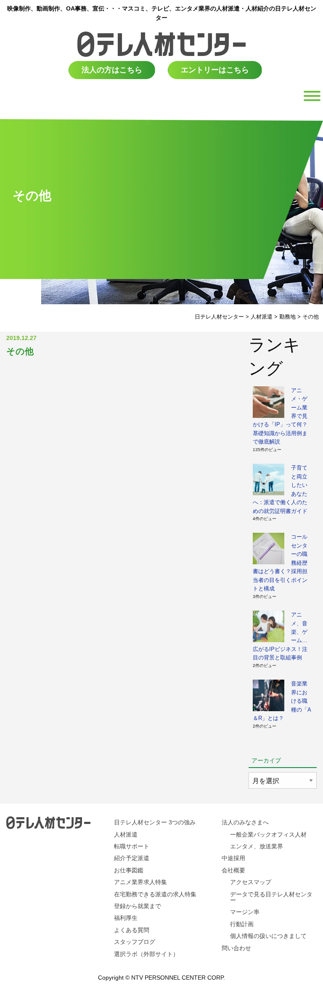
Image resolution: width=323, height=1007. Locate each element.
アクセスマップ (250, 882)
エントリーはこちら (215, 70)
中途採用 (233, 858)
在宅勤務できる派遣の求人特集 (155, 894)
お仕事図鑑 (128, 870)
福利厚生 (126, 917)
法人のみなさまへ (245, 822)
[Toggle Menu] (312, 96)
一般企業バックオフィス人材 (268, 834)
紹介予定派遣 (131, 858)
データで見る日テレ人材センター (271, 897)
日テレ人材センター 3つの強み (155, 822)
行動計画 (242, 924)
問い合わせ (236, 948)
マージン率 (244, 912)
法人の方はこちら (112, 70)
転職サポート (131, 846)
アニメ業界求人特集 (140, 882)
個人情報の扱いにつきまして (268, 936)
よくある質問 (131, 930)
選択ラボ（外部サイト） (146, 954)
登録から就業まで (137, 906)
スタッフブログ (134, 941)
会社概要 (233, 870)
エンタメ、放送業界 (256, 846)
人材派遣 (126, 834)
